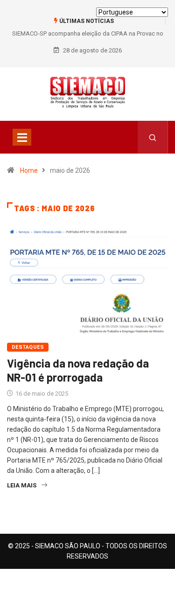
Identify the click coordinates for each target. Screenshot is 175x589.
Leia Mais (21, 485)
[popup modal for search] (153, 137)
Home (29, 170)
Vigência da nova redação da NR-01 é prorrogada (78, 370)
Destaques (28, 347)
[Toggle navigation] (22, 137)
